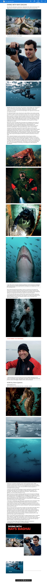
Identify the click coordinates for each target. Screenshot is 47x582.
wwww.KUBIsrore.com (11, 384)
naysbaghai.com (10, 522)
